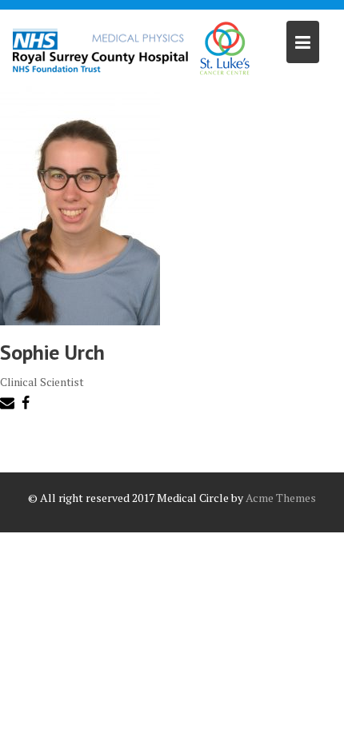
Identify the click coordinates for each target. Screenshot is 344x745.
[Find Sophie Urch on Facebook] (27, 405)
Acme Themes (281, 497)
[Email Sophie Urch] (9, 405)
